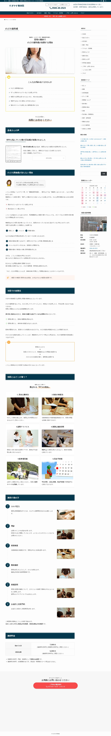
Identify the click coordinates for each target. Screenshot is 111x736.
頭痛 (83, 110)
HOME (84, 34)
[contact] (103, 1)
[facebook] (101, 1)
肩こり (84, 85)
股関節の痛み (86, 107)
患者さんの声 (86, 59)
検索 (104, 173)
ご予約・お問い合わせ (88, 66)
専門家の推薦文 (86, 63)
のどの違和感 (86, 125)
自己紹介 (84, 41)
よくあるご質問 (87, 69)
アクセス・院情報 (87, 48)
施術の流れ (85, 55)
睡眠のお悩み (86, 121)
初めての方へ (86, 37)
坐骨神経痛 (85, 92)
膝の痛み (84, 103)
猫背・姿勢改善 (86, 118)
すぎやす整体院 (16, 6)
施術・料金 (85, 45)
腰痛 (83, 89)
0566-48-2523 (59, 8)
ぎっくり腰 (85, 96)
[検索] (106, 1)
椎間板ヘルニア (86, 100)
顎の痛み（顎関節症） (88, 114)
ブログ (84, 73)
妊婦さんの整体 (86, 128)
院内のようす (86, 52)
